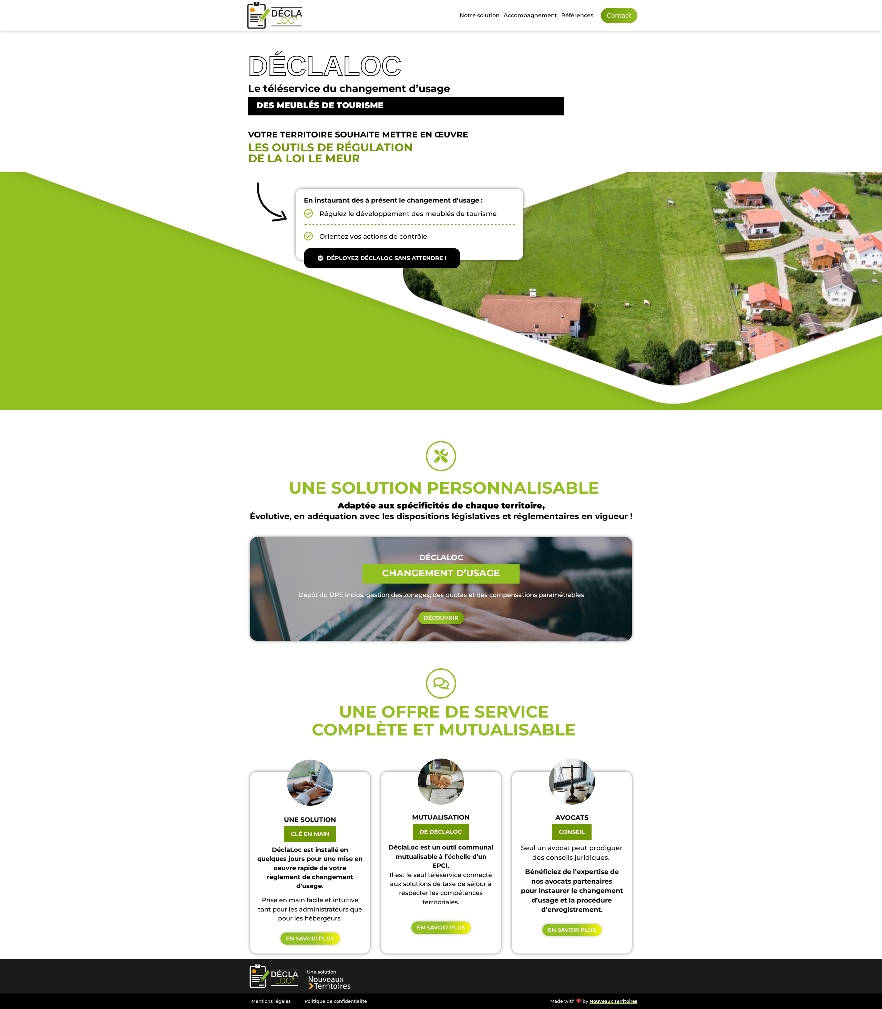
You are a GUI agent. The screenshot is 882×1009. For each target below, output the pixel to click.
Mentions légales (271, 1001)
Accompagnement (530, 15)
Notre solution (480, 15)
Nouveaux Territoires (613, 1001)
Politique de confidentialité (336, 1001)
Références (577, 15)
